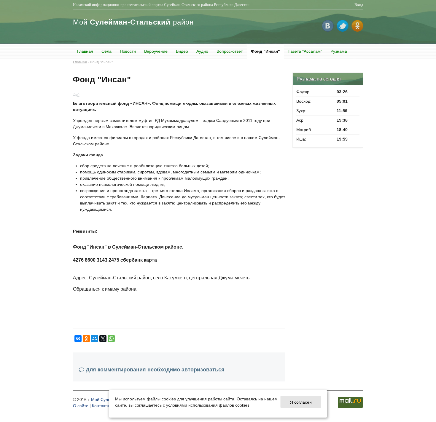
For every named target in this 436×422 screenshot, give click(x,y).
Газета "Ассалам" (305, 51)
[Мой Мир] (94, 338)
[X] (102, 338)
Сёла (106, 51)
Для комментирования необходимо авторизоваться (155, 370)
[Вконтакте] (328, 22)
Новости (128, 51)
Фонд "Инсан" (265, 51)
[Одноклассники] (86, 338)
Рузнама (338, 51)
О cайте (80, 405)
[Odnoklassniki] (357, 22)
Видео (182, 51)
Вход (358, 4)
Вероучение (156, 51)
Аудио (202, 51)
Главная (85, 51)
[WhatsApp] (111, 338)
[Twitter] (343, 22)
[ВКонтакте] (78, 338)
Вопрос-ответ (230, 51)
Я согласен (301, 402)
